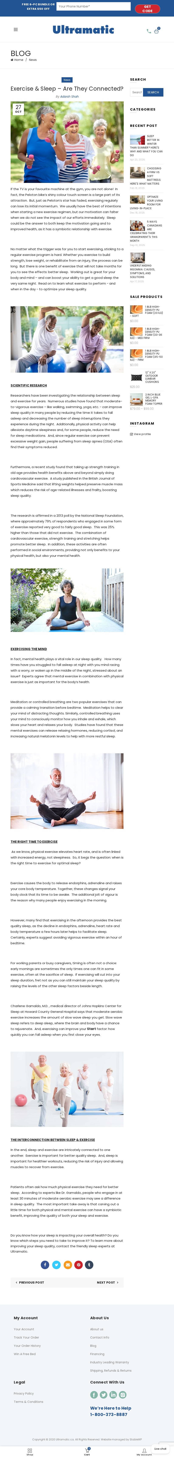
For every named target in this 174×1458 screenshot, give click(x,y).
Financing (97, 1354)
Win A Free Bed (25, 1354)
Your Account (24, 1329)
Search (153, 92)
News (33, 60)
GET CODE (147, 8)
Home (18, 60)
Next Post (106, 1282)
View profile (142, 434)
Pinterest (78, 1265)
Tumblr (89, 1265)
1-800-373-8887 (109, 1414)
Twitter (56, 1265)
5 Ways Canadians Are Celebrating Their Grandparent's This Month (146, 231)
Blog (93, 1346)
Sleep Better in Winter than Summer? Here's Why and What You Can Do (146, 145)
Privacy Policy (24, 1393)
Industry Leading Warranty (109, 1362)
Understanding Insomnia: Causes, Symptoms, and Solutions (142, 271)
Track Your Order (26, 1337)
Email (68, 1265)
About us (96, 1329)
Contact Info (99, 1337)
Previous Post (31, 1282)
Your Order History (27, 1346)
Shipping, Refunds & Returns (111, 1370)
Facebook (45, 1265)
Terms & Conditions (28, 1402)
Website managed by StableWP (121, 1439)
